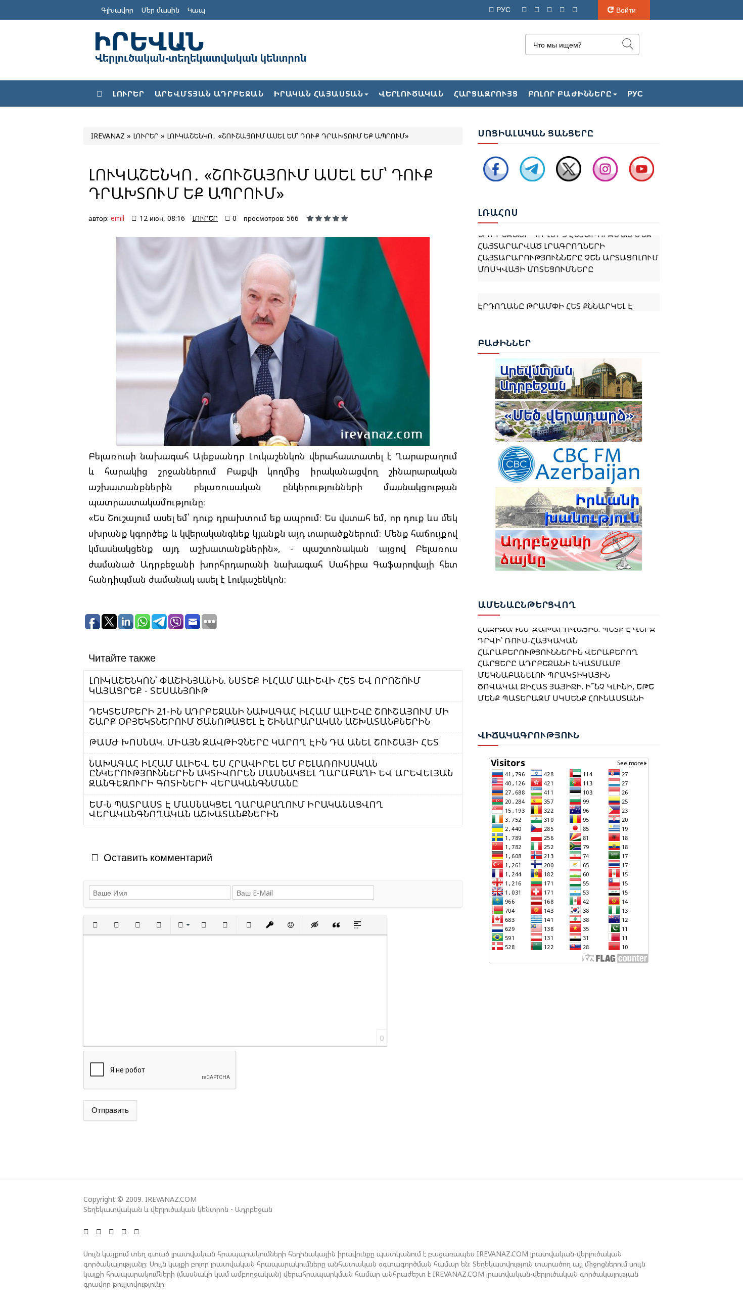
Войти (626, 10)
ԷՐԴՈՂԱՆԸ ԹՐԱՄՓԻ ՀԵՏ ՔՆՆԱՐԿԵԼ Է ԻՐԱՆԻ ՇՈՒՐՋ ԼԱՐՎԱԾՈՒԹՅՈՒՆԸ (555, 295)
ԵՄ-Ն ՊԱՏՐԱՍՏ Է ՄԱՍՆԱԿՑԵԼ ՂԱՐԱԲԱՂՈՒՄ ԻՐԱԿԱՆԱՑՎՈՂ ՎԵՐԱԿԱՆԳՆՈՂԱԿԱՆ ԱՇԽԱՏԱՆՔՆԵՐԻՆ (236, 809)
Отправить (110, 1110)
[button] (95, 924)
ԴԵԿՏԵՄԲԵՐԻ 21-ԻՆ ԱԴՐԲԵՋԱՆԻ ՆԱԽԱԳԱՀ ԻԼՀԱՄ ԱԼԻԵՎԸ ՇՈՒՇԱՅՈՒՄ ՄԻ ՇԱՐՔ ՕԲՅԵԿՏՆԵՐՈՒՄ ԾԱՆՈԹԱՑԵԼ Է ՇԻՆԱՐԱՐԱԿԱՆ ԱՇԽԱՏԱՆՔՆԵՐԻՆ (269, 716)
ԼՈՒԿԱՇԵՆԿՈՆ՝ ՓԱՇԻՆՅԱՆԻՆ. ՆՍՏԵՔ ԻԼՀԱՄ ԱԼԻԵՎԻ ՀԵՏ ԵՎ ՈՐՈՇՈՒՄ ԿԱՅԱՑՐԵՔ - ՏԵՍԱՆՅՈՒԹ (255, 685)
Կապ (196, 10)
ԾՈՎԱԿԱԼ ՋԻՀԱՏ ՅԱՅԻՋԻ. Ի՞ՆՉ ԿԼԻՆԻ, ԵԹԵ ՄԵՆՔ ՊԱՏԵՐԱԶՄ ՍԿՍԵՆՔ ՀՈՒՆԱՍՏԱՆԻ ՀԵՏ (566, 683)
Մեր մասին (160, 10)
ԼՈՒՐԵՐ (205, 218)
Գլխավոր (117, 10)
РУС (504, 9)
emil (117, 218)
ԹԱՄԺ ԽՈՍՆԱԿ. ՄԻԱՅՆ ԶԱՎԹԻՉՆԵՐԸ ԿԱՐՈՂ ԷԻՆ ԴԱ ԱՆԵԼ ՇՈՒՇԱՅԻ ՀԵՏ (264, 742)
